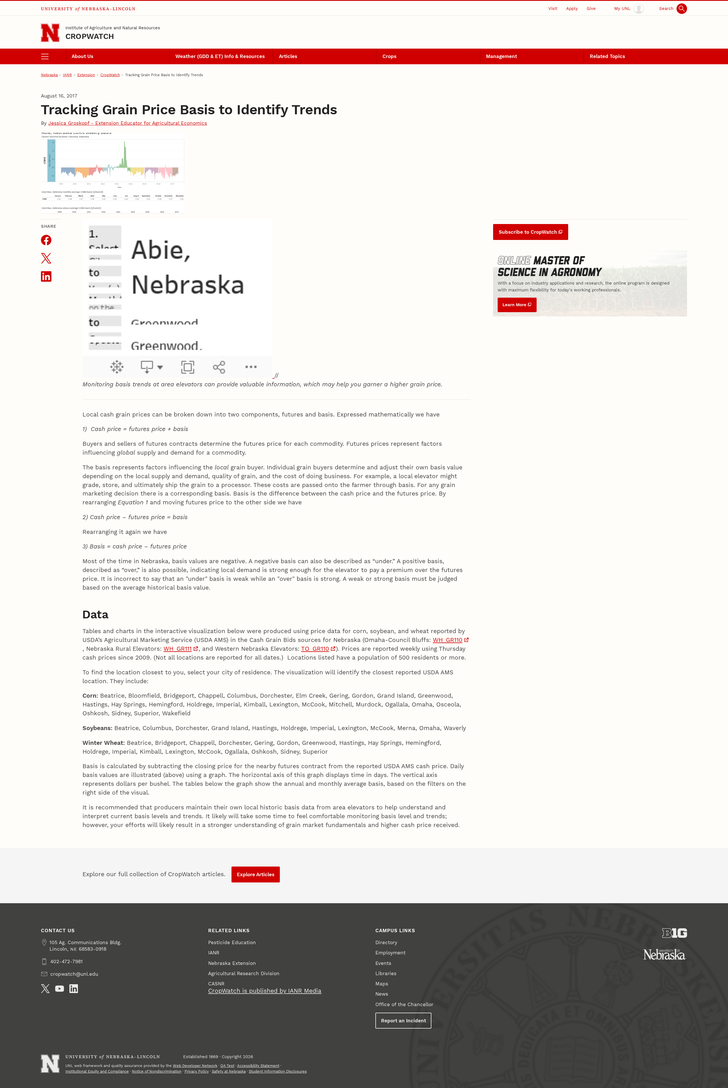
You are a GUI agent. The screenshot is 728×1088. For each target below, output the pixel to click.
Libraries (385, 973)
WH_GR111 (178, 648)
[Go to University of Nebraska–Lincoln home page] (50, 33)
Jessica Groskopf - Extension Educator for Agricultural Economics (127, 123)
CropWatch (89, 36)
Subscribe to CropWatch (528, 232)
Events (383, 963)
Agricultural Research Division (244, 973)
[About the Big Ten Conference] (674, 933)
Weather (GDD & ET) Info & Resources (220, 56)
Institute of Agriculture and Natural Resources (112, 27)
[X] (45, 988)
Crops (389, 56)
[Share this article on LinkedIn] (46, 276)
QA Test (227, 1066)
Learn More (514, 304)
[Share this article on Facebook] (46, 240)
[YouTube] (59, 988)
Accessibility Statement (258, 1066)
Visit (552, 8)
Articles (288, 56)
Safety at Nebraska (229, 1071)
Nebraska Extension (232, 963)
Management (501, 56)
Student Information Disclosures (278, 1071)
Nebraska (49, 75)
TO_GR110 (315, 648)
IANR (67, 75)
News (381, 994)
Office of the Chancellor (404, 1004)
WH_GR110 (447, 640)
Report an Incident (403, 1020)
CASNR (216, 984)
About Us (82, 56)
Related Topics (607, 56)
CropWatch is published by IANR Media (264, 990)
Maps (381, 984)
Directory (386, 942)
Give (591, 8)
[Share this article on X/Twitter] (46, 258)
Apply (572, 8)
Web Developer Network (195, 1066)
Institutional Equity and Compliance (97, 1071)
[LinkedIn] (73, 988)
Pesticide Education (232, 942)
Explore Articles (255, 874)
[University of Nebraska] (665, 954)
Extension (86, 75)
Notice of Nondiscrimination (156, 1071)
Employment (390, 953)
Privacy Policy (197, 1071)
